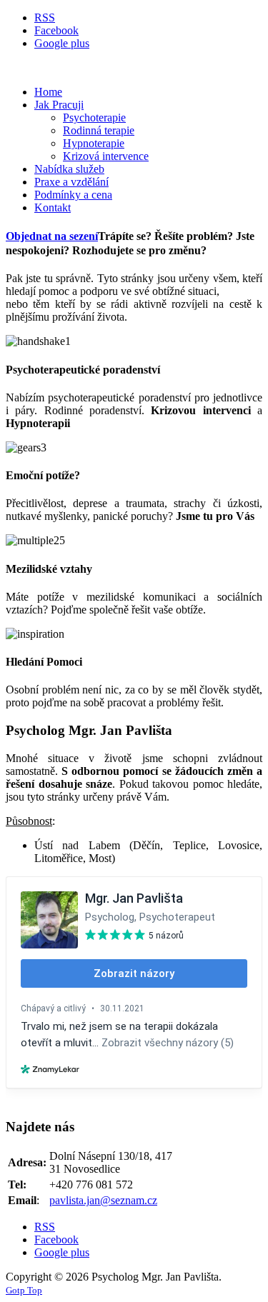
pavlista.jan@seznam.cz (103, 1200)
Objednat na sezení (52, 236)
